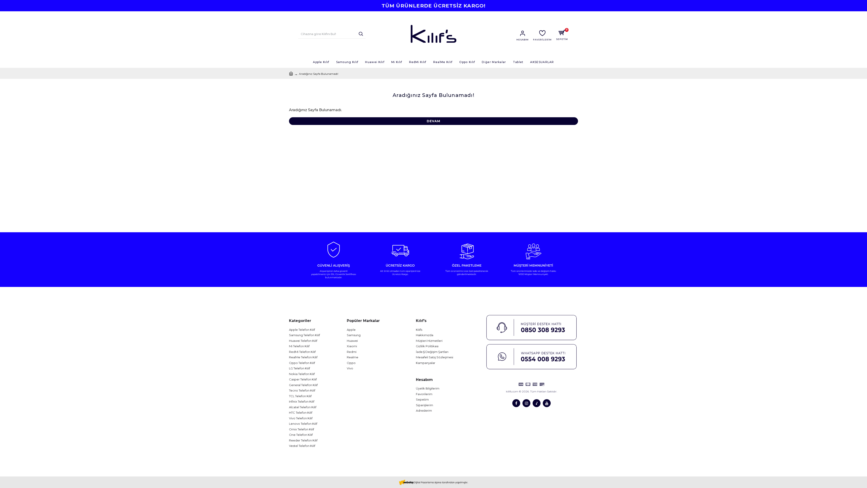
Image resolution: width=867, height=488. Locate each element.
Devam (433, 121)
